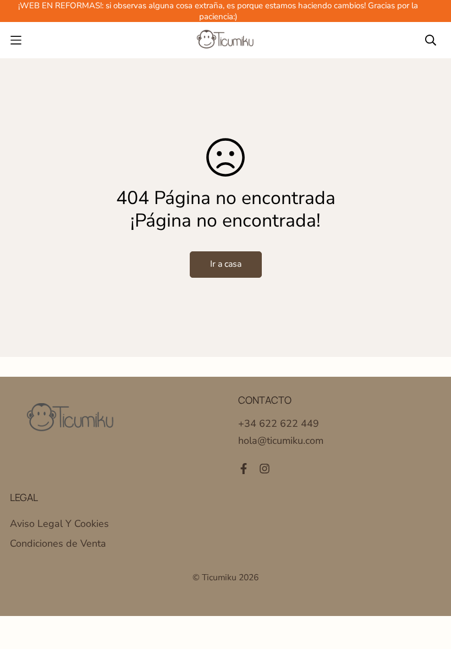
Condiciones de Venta (58, 543)
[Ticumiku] (225, 40)
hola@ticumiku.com (280, 440)
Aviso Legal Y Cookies (59, 523)
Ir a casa (225, 264)
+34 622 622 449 (278, 423)
